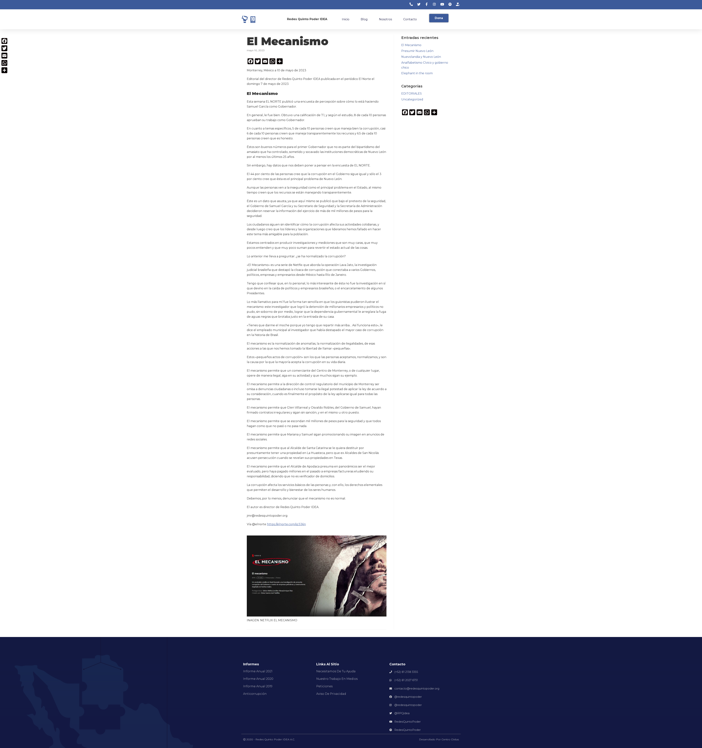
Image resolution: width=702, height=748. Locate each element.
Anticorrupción (255, 694)
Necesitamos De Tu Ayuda (336, 671)
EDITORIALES (411, 93)
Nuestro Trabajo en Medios (337, 679)
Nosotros (385, 19)
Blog (364, 19)
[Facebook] (4, 41)
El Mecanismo (411, 45)
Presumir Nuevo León (417, 51)
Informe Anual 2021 (257, 671)
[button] (438, 18)
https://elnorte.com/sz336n (286, 524)
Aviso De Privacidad (331, 694)
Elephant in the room (417, 73)
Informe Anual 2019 (257, 686)
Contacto (410, 19)
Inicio (345, 19)
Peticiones (324, 686)
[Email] (4, 55)
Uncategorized (412, 99)
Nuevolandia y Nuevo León (421, 57)
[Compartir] (4, 70)
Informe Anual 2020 (258, 679)
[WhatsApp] (4, 63)
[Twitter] (4, 48)
